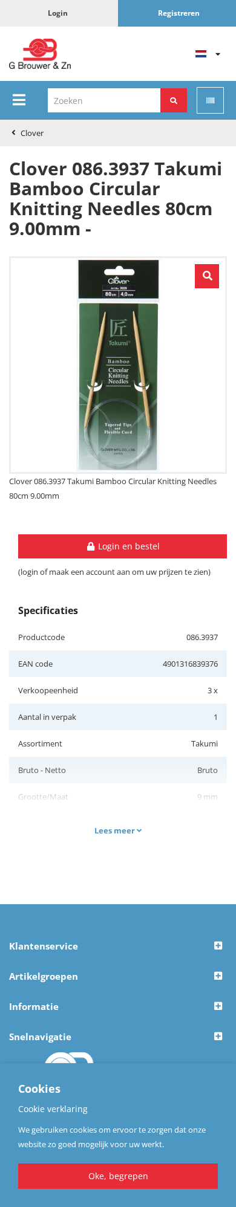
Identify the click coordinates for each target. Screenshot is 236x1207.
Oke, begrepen (118, 1176)
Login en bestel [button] (128, 546)
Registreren (179, 13)
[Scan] (210, 100)
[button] (118, 946)
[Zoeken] (173, 100)
